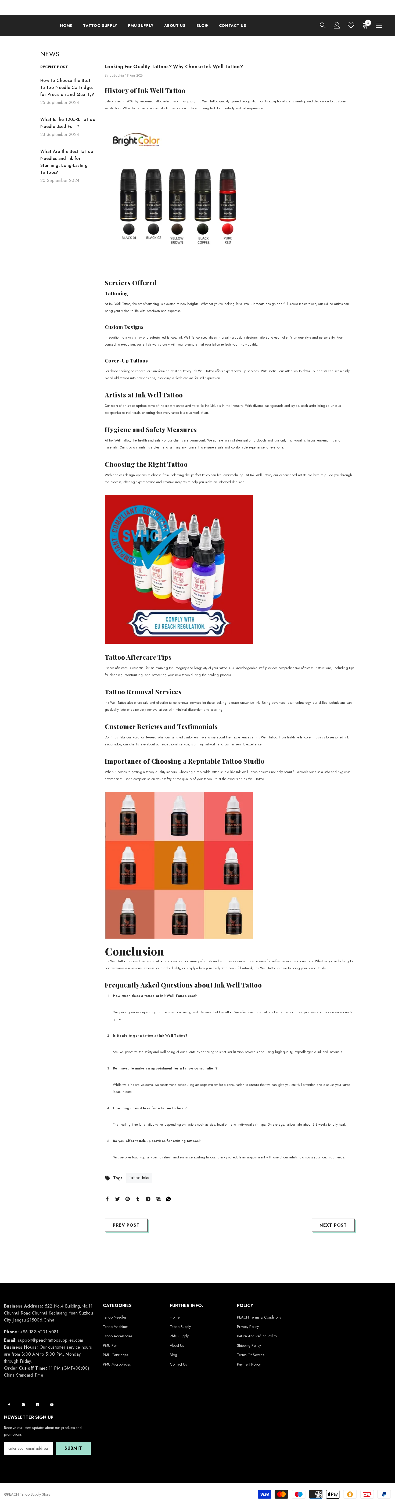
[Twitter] (117, 1198)
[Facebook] (107, 1198)
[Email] (158, 1198)
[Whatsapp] (168, 1198)
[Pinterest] (127, 1198)
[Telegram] (148, 1198)
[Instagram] (23, 1404)
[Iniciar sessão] (337, 25)
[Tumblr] (137, 1198)
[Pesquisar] (322, 25)
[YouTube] (52, 1404)
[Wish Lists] (351, 25)
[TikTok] (38, 1404)
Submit (73, 1448)
